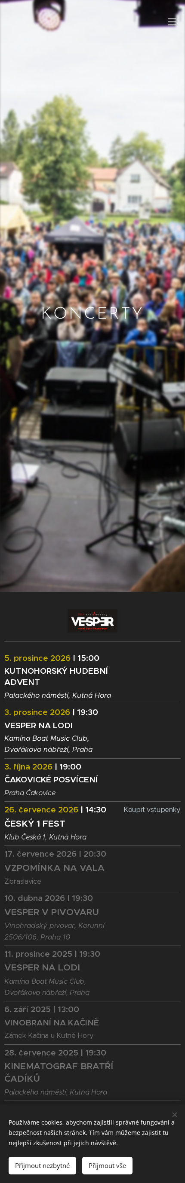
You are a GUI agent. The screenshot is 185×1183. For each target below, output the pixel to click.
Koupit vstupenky (152, 809)
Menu (172, 21)
